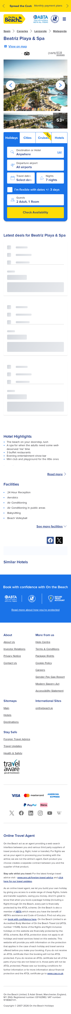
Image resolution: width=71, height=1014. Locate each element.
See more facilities (49, 526)
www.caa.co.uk (55, 973)
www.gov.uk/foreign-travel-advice (35, 877)
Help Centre (43, 642)
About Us (9, 642)
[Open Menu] (64, 19)
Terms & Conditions (47, 648)
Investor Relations (14, 648)
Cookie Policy (44, 663)
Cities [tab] (27, 137)
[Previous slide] (10, 85)
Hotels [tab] (59, 137)
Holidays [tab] (11, 137)
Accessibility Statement (50, 690)
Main (6, 708)
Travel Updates (13, 746)
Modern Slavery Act (47, 683)
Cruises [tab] (44, 136)
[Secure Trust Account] (56, 598)
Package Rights (45, 655)
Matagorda (60, 31)
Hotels (7, 715)
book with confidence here (22, 919)
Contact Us (10, 663)
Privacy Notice (12, 655)
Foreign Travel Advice (17, 739)
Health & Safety (13, 753)
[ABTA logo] (41, 19)
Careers (40, 669)
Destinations (11, 721)
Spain (7, 31)
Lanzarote (40, 31)
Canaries (22, 31)
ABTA (18, 911)
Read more (55, 474)
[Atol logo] (32, 599)
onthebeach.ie (44, 708)
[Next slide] (60, 85)
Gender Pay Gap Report (50, 676)
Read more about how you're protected (35, 609)
